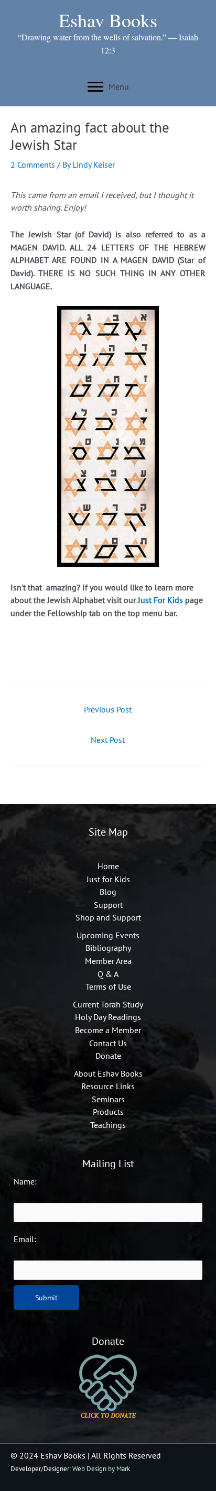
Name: (25, 1181)
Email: (25, 1239)
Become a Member (108, 1030)
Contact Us (108, 1043)
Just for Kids (108, 879)
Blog (108, 891)
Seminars (108, 1099)
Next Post (108, 740)
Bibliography (108, 947)
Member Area (108, 961)
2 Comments (32, 164)
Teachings (108, 1125)
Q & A (108, 974)
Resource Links (108, 1086)
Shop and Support (108, 917)
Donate (108, 1055)
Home (108, 866)
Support (108, 905)
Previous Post (108, 709)
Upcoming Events (108, 935)
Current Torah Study (108, 1004)
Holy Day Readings (108, 1017)
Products (108, 1111)
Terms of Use (108, 986)
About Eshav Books (108, 1073)
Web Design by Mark (101, 1468)
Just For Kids (160, 600)
